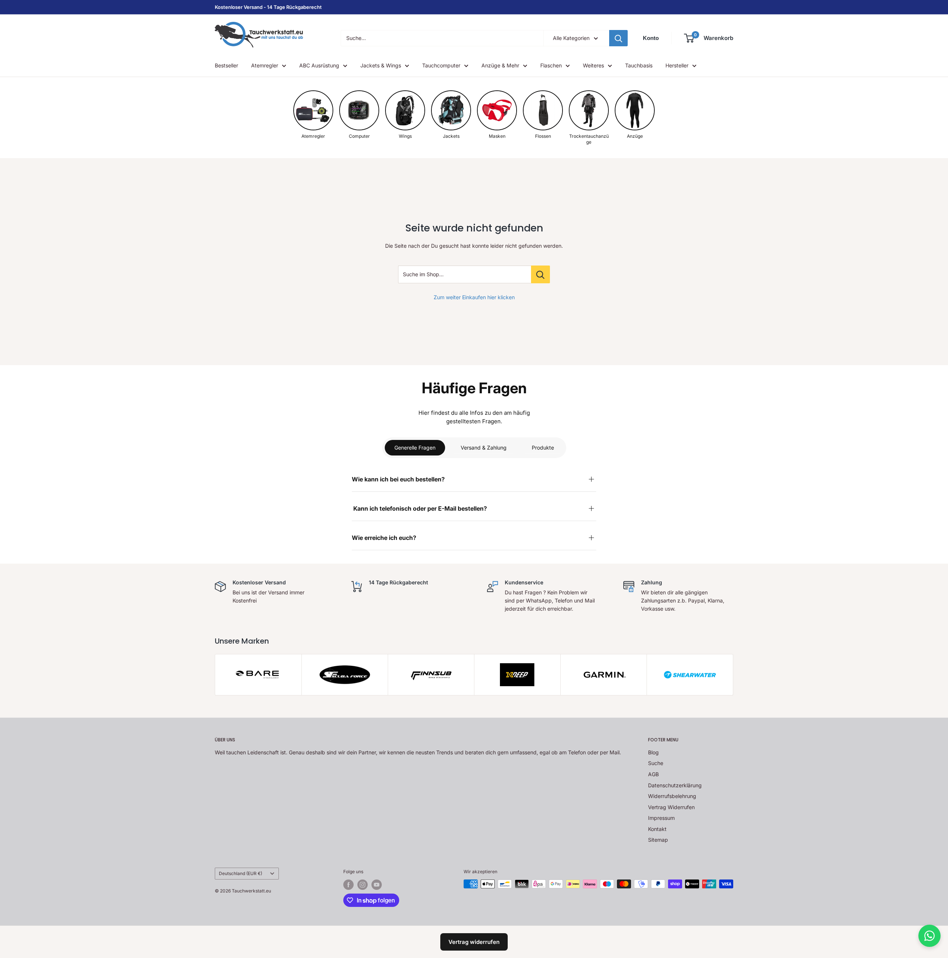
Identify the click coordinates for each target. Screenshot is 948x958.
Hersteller (676, 65)
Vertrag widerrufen (474, 941)
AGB (653, 774)
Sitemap (658, 840)
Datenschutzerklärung (675, 785)
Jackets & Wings (380, 65)
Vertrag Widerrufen (671, 807)
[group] (313, 114)
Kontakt (657, 829)
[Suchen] (618, 38)
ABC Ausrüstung (319, 65)
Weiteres (593, 65)
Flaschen (551, 65)
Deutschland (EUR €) (240, 873)
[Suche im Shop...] (540, 274)
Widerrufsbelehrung (672, 796)
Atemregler (264, 65)
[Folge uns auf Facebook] (348, 884)
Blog (653, 752)
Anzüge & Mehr (500, 65)
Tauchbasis (638, 65)
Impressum (661, 818)
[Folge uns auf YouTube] (376, 884)
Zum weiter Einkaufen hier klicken (474, 297)
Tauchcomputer (441, 65)
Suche (655, 763)
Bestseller (226, 65)
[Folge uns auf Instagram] (362, 884)
